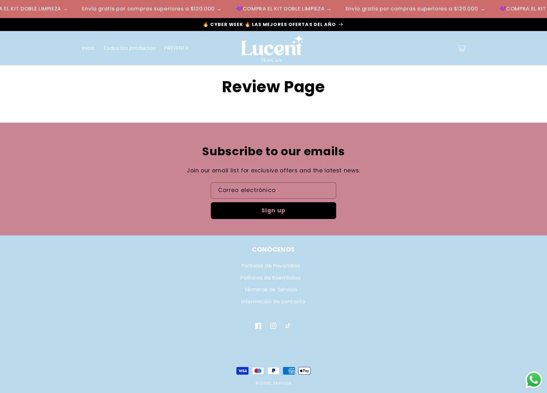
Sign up (273, 210)
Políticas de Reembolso (271, 277)
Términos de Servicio (271, 289)
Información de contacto (273, 301)
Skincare (282, 383)
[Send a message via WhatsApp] (534, 380)
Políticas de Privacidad (271, 265)
